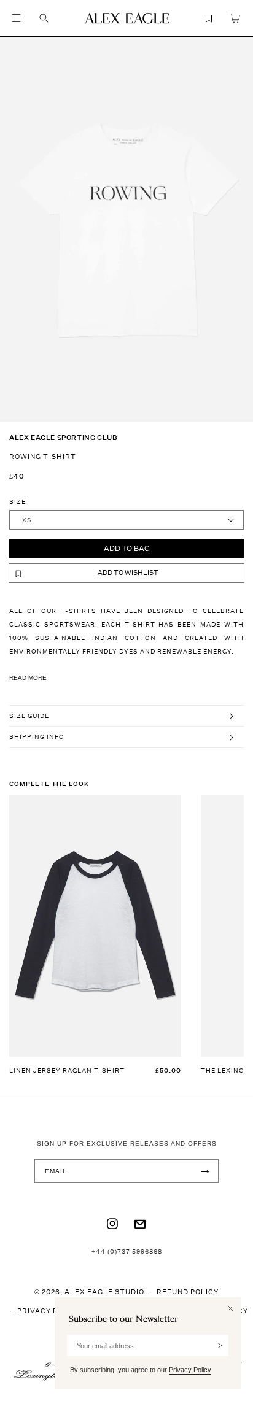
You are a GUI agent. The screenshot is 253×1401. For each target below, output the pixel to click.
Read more (28, 677)
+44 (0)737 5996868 (126, 1251)
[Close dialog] (230, 1308)
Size (17, 501)
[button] (16, 18)
